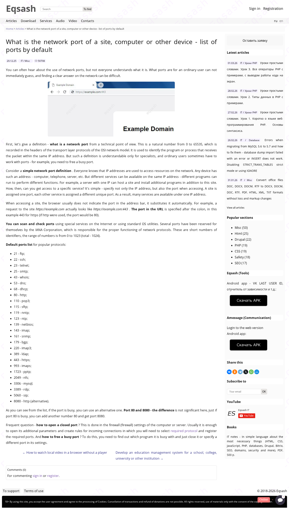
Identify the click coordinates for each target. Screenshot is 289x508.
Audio (60, 21)
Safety (239, 257)
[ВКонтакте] (229, 371)
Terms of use (33, 491)
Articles (11, 21)
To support (11, 491)
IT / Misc (25, 61)
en (281, 21)
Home (9, 28)
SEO (238, 263)
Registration (273, 8)
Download (28, 21)
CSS (237, 251)
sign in (37, 476)
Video (73, 21)
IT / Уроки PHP (248, 63)
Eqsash (21, 8)
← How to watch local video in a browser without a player (64, 452)
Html (238, 233)
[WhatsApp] (251, 371)
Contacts (87, 21)
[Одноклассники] (234, 371)
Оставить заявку (255, 40)
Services (46, 21)
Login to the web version (245, 328)
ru (275, 21)
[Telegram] (240, 371)
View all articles (235, 207)
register (53, 476)
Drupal (240, 239)
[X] (245, 371)
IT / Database (250, 140)
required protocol (184, 431)
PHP (238, 245)
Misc (238, 227)
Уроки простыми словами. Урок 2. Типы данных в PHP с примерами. (255, 97)
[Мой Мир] (256, 371)
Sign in (254, 8)
